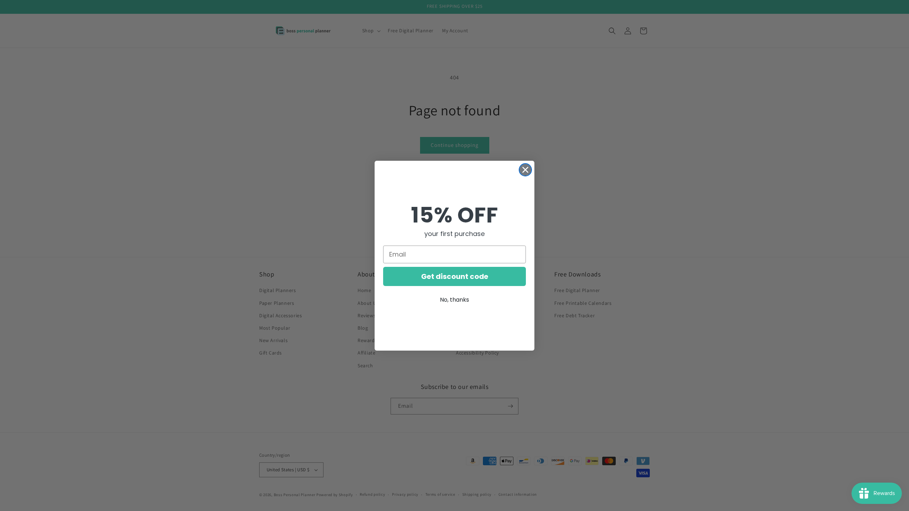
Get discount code (454, 276)
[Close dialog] (525, 170)
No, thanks (454, 300)
